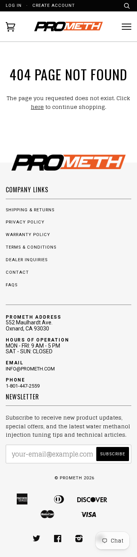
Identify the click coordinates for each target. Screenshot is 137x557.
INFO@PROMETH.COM (30, 369)
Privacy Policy (25, 222)
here (37, 107)
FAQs (12, 284)
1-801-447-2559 (23, 386)
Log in (14, 5)
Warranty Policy (28, 234)
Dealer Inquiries (27, 259)
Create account (53, 5)
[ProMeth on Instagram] (79, 540)
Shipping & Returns (30, 209)
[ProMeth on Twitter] (37, 540)
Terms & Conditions (31, 247)
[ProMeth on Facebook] (58, 540)
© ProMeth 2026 (74, 478)
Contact (17, 272)
